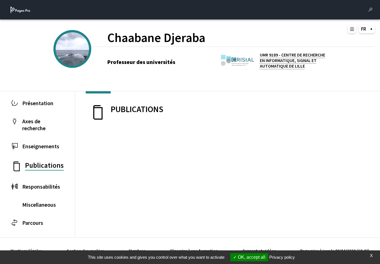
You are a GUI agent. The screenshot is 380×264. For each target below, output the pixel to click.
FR (363, 29)
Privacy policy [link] (282, 257)
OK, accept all (251, 257)
